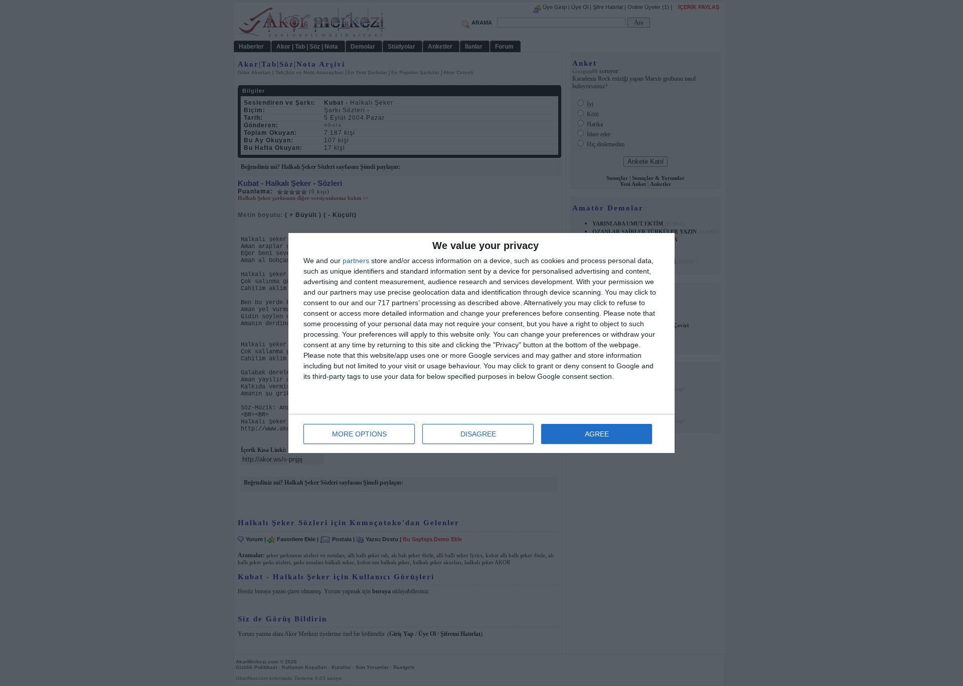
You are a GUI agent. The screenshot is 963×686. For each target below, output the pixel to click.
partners (356, 260)
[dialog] (481, 343)
